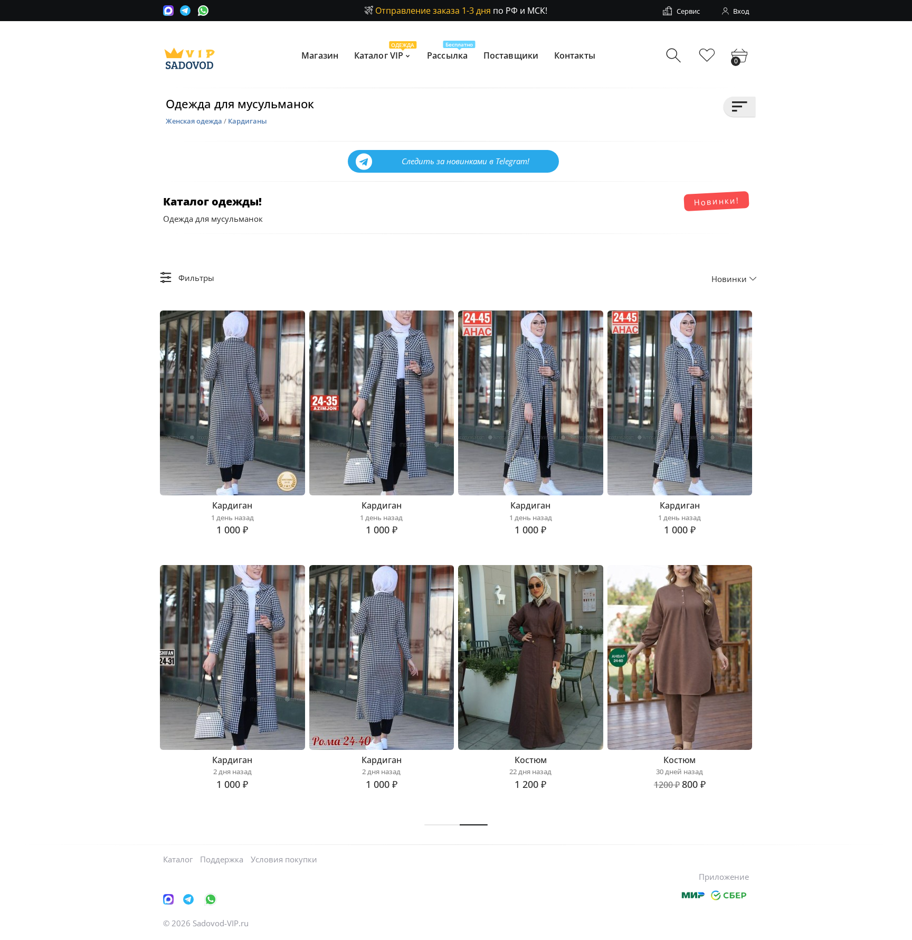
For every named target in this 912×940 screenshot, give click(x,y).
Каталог (178, 859)
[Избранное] (707, 55)
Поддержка (221, 859)
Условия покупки (284, 859)
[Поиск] (675, 55)
